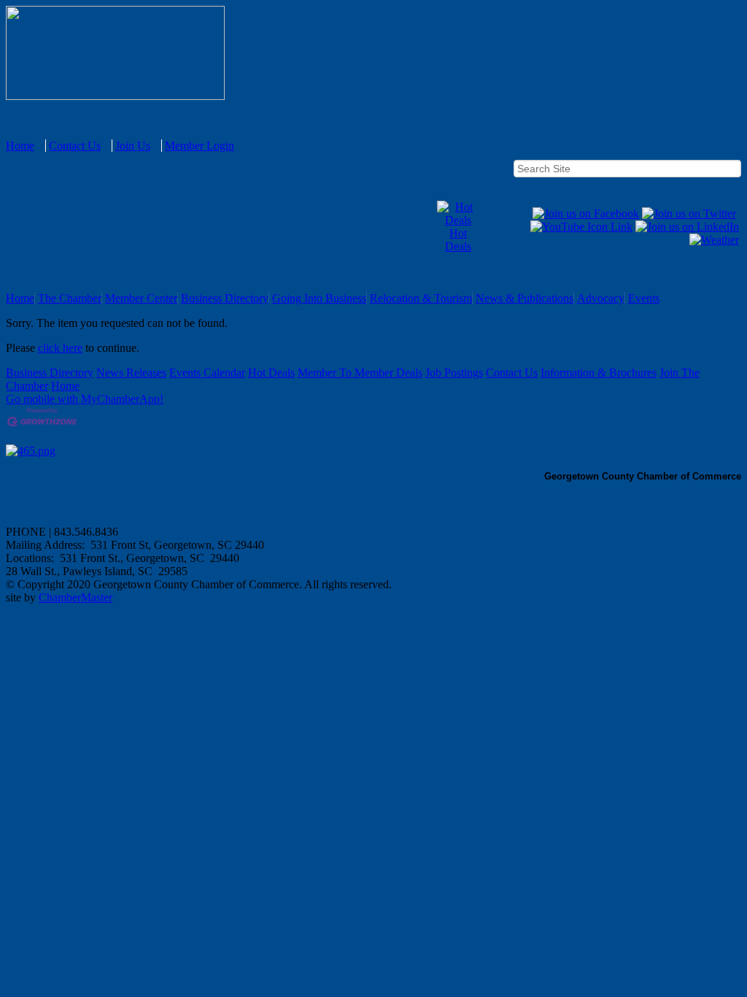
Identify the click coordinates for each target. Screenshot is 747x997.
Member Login (199, 145)
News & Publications (524, 298)
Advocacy (600, 298)
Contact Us (75, 145)
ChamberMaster (75, 597)
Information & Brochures (599, 372)
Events (643, 298)
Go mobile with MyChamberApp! (84, 399)
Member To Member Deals (360, 372)
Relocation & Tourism (421, 298)
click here (60, 348)
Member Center (141, 298)
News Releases (131, 372)
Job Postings (454, 372)
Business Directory (224, 298)
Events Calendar (207, 372)
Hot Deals (458, 240)
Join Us (132, 145)
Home (20, 145)
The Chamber (69, 298)
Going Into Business (319, 298)
